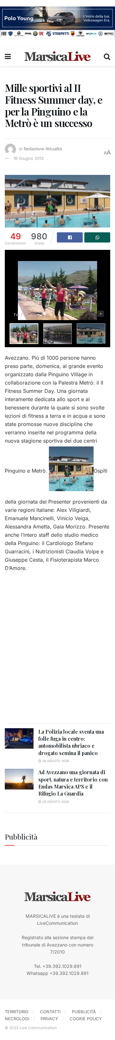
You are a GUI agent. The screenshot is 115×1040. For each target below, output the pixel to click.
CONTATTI (50, 1011)
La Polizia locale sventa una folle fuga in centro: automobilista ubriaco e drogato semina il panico (71, 742)
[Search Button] (107, 56)
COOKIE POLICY (86, 1018)
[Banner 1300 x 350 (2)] (57, 21)
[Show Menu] (8, 56)
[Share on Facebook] (70, 237)
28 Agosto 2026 (55, 761)
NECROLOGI (17, 1018)
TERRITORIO (16, 1011)
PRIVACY (49, 1018)
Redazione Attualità (43, 148)
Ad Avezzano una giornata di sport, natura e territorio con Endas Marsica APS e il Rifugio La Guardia (73, 783)
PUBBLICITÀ (84, 1011)
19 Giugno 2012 (28, 158)
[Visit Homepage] (57, 56)
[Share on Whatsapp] (97, 237)
